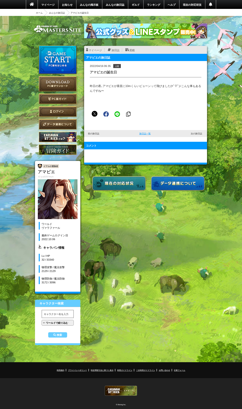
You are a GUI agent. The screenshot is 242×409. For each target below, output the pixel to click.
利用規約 (60, 370)
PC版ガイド (58, 99)
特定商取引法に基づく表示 (102, 370)
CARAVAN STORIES (121, 391)
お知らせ (67, 4)
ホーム (39, 12)
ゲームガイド (58, 149)
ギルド (136, 4)
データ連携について (58, 124)
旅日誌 (115, 50)
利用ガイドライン (124, 370)
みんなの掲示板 (89, 4)
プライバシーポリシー (77, 370)
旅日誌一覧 (145, 133)
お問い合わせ (164, 370)
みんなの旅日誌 (115, 4)
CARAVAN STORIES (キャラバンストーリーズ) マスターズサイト (57, 30)
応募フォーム (179, 370)
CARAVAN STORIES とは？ (58, 137)
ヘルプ (172, 4)
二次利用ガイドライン (145, 370)
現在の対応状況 (192, 4)
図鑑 (132, 50)
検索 (59, 335)
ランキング (153, 4)
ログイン (58, 111)
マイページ (48, 4)
